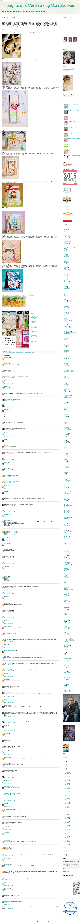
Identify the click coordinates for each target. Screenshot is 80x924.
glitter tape (65, 402)
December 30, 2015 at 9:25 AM (9, 453)
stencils (65, 614)
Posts (65, 17)
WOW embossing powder (68, 689)
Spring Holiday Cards (67, 601)
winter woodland (66, 684)
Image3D (65, 435)
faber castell (65, 372)
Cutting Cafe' (66, 340)
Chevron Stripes (66, 302)
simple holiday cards (67, 580)
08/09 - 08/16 (67, 802)
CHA (64, 294)
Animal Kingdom (66, 250)
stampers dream (66, 608)
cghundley (6, 566)
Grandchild (65, 408)
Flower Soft (65, 385)
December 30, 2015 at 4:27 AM (9, 377)
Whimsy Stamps (66, 676)
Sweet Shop (65, 626)
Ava (5, 439)
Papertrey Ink (66, 513)
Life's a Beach (66, 465)
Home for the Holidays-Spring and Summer (70, 430)
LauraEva (6, 840)
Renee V (5, 870)
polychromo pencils (67, 525)
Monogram (65, 479)
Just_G (5, 632)
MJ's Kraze (6, 858)
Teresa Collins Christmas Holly (68, 639)
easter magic (66, 363)
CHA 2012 (65, 298)
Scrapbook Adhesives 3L (15, 352)
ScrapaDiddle (6, 780)
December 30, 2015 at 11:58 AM (9, 517)
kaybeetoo (6, 882)
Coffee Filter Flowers (67, 312)
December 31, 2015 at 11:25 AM (9, 730)
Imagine (65, 436)
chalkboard (65, 299)
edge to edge (66, 364)
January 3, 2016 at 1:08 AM (8, 873)
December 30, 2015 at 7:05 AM (9, 383)
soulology (65, 590)
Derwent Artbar (66, 345)
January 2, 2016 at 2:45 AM (8, 849)
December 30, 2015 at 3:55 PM (9, 611)
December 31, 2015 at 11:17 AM (9, 722)
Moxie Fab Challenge (67, 481)
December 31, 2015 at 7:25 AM (9, 676)
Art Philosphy (66, 255)
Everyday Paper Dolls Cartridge (69, 370)
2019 (65, 765)
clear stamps (66, 308)
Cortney (65, 319)
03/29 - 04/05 (67, 828)
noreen (5, 803)
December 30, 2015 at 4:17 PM (9, 617)
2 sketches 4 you (66, 225)
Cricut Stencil (66, 338)
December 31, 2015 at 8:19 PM (9, 765)
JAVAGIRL (6, 474)
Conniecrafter (6, 685)
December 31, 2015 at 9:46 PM (9, 777)
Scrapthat (6, 432)
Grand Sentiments (66, 407)
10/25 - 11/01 (67, 787)
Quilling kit (65, 543)
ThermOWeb (66, 646)
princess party (66, 530)
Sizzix (64, 581)
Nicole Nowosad (34, 317)
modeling (65, 478)
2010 (65, 851)
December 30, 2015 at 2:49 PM (9, 587)
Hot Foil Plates (66, 433)
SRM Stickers (25, 352)
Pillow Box (65, 523)
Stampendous (66, 607)
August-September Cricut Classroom (69, 257)
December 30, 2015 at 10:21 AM (9, 482)
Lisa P (5, 590)
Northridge (65, 498)
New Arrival (65, 490)
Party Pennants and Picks (68, 516)
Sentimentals (66, 568)
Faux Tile (65, 379)
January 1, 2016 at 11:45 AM (8, 823)
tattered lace (65, 635)
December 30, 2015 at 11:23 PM (9, 653)
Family (65, 376)
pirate (64, 524)
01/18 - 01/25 (67, 841)
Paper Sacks (66, 510)
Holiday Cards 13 (66, 427)
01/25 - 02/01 (67, 840)
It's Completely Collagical (66, 209)
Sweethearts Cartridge (67, 627)
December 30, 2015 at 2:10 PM (9, 557)
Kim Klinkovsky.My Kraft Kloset (9, 650)
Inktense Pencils (66, 442)
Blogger (51, 921)
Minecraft (65, 475)
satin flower (65, 555)
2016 (65, 769)
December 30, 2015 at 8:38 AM (9, 418)
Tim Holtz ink (66, 651)
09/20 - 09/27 (67, 794)
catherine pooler (66, 293)
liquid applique (66, 466)
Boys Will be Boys (66, 281)
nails (64, 486)
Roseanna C (6, 673)
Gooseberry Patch (66, 404)
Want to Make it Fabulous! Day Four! (74, 155)
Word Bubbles (66, 686)
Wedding (65, 673)
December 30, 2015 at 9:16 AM (9, 442)
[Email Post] (15, 351)
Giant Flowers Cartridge (67, 397)
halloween (65, 410)
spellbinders (21, 352)
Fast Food (65, 377)
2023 (65, 760)
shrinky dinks (66, 575)
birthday (65, 270)
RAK (64, 544)
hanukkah (65, 415)
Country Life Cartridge (67, 320)
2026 (65, 756)
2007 (65, 855)
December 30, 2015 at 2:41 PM (9, 573)
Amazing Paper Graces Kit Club (69, 247)
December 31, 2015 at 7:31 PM (9, 760)
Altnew (65, 244)
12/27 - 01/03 (67, 772)
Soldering (65, 588)
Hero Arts (65, 423)
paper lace (65, 506)
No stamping (66, 494)
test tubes (65, 641)
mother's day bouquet (67, 480)
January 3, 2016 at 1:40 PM (8, 891)
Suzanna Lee (33, 330)
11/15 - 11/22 (67, 783)
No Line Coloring (66, 493)
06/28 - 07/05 (67, 810)
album (65, 238)
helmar (65, 421)
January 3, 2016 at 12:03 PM (8, 885)
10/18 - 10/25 (67, 788)
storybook (65, 615)
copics (65, 318)
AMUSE (65, 248)
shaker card (65, 570)
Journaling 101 (66, 449)
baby (64, 260)
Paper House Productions (68, 505)
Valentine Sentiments (67, 664)
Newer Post (4, 906)
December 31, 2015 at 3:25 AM (9, 664)
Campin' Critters (66, 289)
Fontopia (65, 388)
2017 (65, 768)
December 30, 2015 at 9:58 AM (9, 465)
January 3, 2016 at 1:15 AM (8, 879)
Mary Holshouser (7, 520)
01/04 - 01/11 (67, 844)
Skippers (65, 583)
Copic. (65, 317)
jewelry (65, 447)
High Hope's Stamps (67, 426)
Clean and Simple (66, 307)
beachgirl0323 (6, 763)
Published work (66, 536)
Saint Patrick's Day (66, 551)
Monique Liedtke (34, 331)
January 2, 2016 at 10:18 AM (8, 855)
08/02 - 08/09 (67, 803)
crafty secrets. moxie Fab (67, 327)
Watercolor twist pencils (67, 672)
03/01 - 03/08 (67, 833)
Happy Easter (66, 416)
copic (64, 315)
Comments (66, 19)
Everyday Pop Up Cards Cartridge (69, 371)
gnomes (65, 403)
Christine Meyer (33, 313)
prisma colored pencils (67, 531)
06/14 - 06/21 (67, 813)
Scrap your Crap (66, 561)
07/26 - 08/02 (67, 805)
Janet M (5, 826)
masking (65, 473)
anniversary (65, 251)
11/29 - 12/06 (67, 780)
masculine (65, 472)
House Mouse (66, 434)
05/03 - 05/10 (67, 821)
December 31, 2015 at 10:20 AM (9, 716)
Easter (65, 359)
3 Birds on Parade (66, 228)
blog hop (65, 275)
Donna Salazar (66, 356)
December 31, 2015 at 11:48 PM (9, 794)
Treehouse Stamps (67, 658)
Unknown (5, 363)
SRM (64, 602)
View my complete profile (67, 872)
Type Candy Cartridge (67, 661)
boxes (64, 280)
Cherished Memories (67, 301)
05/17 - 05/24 (67, 818)
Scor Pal (65, 557)
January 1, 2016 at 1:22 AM (8, 806)
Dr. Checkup (65, 357)
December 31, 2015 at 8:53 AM (9, 687)
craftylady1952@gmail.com (9, 809)
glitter (64, 401)
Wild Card (65, 678)
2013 (65, 847)
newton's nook (66, 492)
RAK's (64, 545)
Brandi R (5, 620)
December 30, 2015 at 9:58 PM (9, 641)
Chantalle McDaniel (34, 318)
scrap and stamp (66, 558)
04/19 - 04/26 (67, 824)
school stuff (65, 556)
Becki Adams (33, 319)
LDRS (64, 462)
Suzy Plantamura (66, 622)
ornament (65, 500)
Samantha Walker (66, 552)
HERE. (3, 33)
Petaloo (65, 520)
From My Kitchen (66, 391)
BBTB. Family (66, 266)
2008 (65, 854)
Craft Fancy (65, 324)
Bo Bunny (65, 276)
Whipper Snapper (66, 677)
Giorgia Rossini (6, 456)
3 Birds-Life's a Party (67, 229)
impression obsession (67, 439)
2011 (65, 850)
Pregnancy (65, 526)
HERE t (51, 129)
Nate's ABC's (66, 487)
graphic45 (65, 409)
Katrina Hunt (33, 323)
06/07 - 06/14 (67, 814)
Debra (5, 656)
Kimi (5, 445)
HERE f (6, 182)
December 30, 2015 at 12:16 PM (9, 534)
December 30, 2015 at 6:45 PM (9, 629)
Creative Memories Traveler (68, 333)
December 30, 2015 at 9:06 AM (9, 436)
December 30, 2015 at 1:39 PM (9, 546)
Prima (64, 529)
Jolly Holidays (66, 448)
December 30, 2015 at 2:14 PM (9, 563)
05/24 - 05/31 (67, 817)
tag (64, 632)
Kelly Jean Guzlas (34, 336)
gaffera (44, 921)
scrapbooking (66, 563)
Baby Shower (66, 261)
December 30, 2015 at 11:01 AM (9, 494)
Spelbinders (65, 594)
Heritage (65, 422)
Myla (64, 485)
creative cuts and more (67, 330)
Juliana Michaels (34, 340)
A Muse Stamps (66, 235)
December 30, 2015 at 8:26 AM (9, 406)
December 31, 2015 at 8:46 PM (9, 771)
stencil (65, 613)
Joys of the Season (67, 452)
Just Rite (65, 454)
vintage (65, 667)
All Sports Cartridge (67, 241)
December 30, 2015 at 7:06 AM (9, 389)
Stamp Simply (29, 352)
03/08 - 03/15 (67, 832)
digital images (66, 347)
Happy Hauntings (66, 417)
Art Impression (66, 254)
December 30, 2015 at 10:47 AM (9, 488)
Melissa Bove (6, 409)
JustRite (10, 352)
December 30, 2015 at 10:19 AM (9, 476)
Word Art (65, 685)
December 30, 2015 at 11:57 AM (9, 511)
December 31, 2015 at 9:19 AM (9, 702)
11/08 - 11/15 (67, 784)
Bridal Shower (66, 282)
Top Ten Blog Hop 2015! (68, 773)
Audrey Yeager (33, 341)
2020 (65, 764)
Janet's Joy (6, 733)
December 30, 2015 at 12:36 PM (9, 540)
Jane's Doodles (6, 352)
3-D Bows (65, 230)
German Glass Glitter (67, 395)
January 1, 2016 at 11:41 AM (8, 817)
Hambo (65, 411)
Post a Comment (5, 904)
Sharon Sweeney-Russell (8, 560)
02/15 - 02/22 (67, 836)
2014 (65, 846)
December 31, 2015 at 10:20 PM (9, 783)
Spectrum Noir (66, 593)
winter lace (65, 683)
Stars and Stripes (66, 612)
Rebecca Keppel (34, 335)
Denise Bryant (6, 357)
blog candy (65, 274)
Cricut (64, 334)
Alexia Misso (6, 543)
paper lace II (65, 507)
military (65, 474)
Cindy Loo (65, 305)
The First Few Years (67, 645)
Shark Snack (66, 571)
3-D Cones (65, 231)
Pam (5, 614)
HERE (42, 88)
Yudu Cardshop (66, 690)
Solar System (66, 587)
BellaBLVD (65, 268)
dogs (64, 353)
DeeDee (5, 491)
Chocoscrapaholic (7, 508)
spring (65, 599)
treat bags (65, 657)
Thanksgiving (66, 644)
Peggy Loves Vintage (67, 518)
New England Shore (67, 491)
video (64, 666)
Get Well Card (66, 396)
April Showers (66, 253)
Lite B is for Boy (66, 467)
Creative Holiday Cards (67, 331)
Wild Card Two (66, 679)
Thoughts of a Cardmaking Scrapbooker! (38, 5)
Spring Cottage (66, 600)
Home (31, 906)
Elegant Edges (66, 365)
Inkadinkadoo (66, 441)
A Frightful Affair (66, 234)
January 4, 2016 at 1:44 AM (8, 902)
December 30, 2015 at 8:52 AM (9, 429)
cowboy (65, 321)
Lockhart (65, 468)
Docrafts (65, 352)
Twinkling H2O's (66, 660)
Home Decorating (66, 429)
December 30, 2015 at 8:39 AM (9, 423)
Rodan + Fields (66, 549)
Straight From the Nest (67, 616)
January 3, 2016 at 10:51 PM (8, 896)
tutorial (65, 659)
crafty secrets (66, 326)
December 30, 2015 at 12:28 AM (9, 371)
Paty (5, 421)
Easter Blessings (66, 362)
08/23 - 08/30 (67, 799)
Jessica (5, 750)
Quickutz (65, 539)
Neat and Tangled (66, 488)
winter (64, 680)
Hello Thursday (66, 420)
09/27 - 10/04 (67, 792)
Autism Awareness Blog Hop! (73, 104)
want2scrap (65, 670)
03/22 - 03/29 (67, 829)
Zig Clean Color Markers (67, 691)
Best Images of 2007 (67, 269)
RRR (64, 550)
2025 (65, 757)
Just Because (66, 453)
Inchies (65, 440)
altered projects (66, 243)
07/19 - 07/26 (67, 806)
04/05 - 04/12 (67, 826)
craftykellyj (6, 852)
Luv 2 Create (6, 711)
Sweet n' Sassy (66, 625)
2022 (65, 761)
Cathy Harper (33, 316)
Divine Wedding (66, 351)
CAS (64, 292)
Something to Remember (68, 589)
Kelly (5, 497)
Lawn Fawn (65, 461)
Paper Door (65, 504)
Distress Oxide (66, 350)
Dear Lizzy (65, 344)
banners (65, 263)
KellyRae (5, 725)
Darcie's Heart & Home (67, 343)
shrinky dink (65, 574)
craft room (65, 325)
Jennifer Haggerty (34, 332)
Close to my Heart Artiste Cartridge (69, 311)
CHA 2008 (65, 295)
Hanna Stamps (66, 414)
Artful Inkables (66, 256)
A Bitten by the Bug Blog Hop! (73, 127)
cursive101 (65, 339)
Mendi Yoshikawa (34, 314)
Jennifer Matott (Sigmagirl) (8, 403)
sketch (65, 582)
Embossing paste (66, 369)
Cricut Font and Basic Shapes (68, 337)
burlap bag (65, 286)
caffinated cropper (66, 288)
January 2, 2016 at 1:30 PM (8, 861)
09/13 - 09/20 (67, 795)
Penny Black (66, 519)
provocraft (65, 535)
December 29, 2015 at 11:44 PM (9, 360)
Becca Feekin (66, 267)
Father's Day (66, 378)
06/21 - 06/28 (67, 811)
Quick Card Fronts (66, 538)
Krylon (65, 459)
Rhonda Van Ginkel (34, 327)
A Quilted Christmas (67, 236)
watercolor (65, 671)
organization (66, 499)
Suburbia (65, 619)
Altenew (65, 242)
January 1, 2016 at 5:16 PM (8, 837)
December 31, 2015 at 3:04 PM (9, 741)
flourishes (65, 383)
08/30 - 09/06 (67, 798)
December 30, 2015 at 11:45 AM (9, 505)
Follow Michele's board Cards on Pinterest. (69, 100)
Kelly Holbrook (33, 326)
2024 (65, 758)
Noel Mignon (66, 497)
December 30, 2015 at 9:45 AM (9, 459)
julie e (5, 739)
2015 (65, 771)
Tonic (64, 653)
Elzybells (65, 366)
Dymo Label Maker (67, 358)
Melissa (5, 644)
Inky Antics (65, 443)
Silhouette (65, 576)
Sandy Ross (6, 392)
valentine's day (66, 665)
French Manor (66, 390)
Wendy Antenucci (34, 321)
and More (65, 249)
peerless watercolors (67, 517)
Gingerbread (66, 398)
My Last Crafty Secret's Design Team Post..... (71, 774)
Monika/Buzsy (6, 705)
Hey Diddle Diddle (66, 424)
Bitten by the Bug (66, 273)
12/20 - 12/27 (67, 776)
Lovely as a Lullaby (66, 206)
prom (64, 532)
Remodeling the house (67, 548)
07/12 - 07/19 (67, 807)
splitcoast (65, 596)
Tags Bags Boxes (66, 633)
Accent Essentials (66, 237)
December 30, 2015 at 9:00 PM (9, 634)
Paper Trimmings (66, 512)
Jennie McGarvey (34, 328)
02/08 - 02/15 (67, 837)
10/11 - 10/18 (67, 790)
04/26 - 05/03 (67, 822)
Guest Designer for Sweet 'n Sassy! (73, 110)
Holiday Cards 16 (66, 428)
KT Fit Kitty (6, 774)
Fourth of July (66, 389)
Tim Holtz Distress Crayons (68, 648)
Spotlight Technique (67, 597)
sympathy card (66, 628)
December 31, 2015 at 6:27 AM (9, 670)
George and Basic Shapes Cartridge (69, 394)
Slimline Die (65, 584)
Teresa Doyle (6, 832)
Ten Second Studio (67, 638)
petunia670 (6, 537)
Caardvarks (65, 287)
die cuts (65, 346)
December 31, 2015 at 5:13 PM (9, 754)
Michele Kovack (34, 325)
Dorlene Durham (7, 864)
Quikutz (65, 542)
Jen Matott (33, 322)
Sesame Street (66, 569)
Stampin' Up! (66, 609)
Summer (65, 621)
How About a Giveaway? (72, 121)
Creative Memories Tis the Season (69, 332)
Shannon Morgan (34, 338)
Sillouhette (65, 577)
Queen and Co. (66, 537)
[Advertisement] (68, 28)
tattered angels (66, 634)
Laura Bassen (66, 460)
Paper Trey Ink (66, 511)
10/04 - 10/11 (67, 791)
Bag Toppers (66, 262)
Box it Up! (65, 279)
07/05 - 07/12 (67, 809)
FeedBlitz (68, 71)
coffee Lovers (66, 313)
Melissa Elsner (33, 337)
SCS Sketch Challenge (67, 564)
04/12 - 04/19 (67, 825)
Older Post (57, 906)
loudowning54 (6, 757)
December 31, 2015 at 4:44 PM (9, 747)
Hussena (5, 462)
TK (4, 894)
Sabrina (5, 679)
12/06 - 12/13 (67, 779)
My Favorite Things (67, 484)
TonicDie (65, 654)
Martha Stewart (66, 471)
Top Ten (33, 352)
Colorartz (65, 314)
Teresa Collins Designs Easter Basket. (70, 640)
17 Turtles (65, 224)
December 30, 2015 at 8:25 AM (9, 400)
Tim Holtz (65, 647)
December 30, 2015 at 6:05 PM (9, 623)
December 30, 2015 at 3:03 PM (9, 600)
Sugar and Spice (66, 620)
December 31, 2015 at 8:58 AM (9, 696)
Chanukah (65, 300)
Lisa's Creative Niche (8, 786)
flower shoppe (66, 384)
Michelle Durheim (7, 549)
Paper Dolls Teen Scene (67, 503)
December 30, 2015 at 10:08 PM (9, 647)
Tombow (65, 652)
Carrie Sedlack (6, 888)
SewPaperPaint (6, 485)
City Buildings (66, 306)
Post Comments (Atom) (9, 908)
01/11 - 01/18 (67, 843)
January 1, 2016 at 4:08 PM (8, 829)
